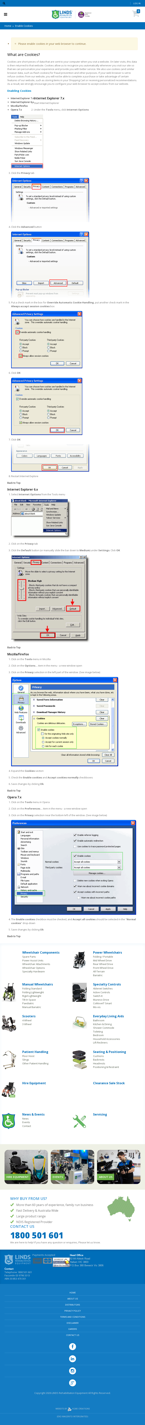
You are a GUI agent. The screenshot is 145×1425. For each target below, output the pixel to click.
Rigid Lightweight (31, 996)
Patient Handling (35, 1052)
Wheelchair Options (33, 968)
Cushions (98, 1056)
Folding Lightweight (33, 992)
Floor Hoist (28, 1056)
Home (8, 25)
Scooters (28, 1016)
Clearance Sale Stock (109, 1083)
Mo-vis (97, 1007)
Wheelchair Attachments (36, 964)
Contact (26, 1126)
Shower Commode (103, 1027)
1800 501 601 (36, 1235)
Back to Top (14, 482)
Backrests (98, 1059)
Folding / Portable (103, 956)
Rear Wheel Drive (103, 964)
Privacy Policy (72, 1310)
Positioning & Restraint (106, 1067)
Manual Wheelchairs (37, 984)
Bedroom (98, 1035)
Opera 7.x (16, 109)
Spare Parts (29, 956)
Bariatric (98, 975)
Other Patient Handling (35, 1063)
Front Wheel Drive (103, 968)
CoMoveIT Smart (102, 1003)
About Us (72, 1298)
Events (26, 1122)
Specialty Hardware (33, 971)
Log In (136, 3)
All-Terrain (99, 971)
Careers (72, 1329)
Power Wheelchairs (107, 952)
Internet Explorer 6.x (22, 102)
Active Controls (101, 992)
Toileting (98, 1031)
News (25, 1118)
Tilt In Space (29, 999)
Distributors (72, 1304)
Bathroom (98, 1020)
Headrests (99, 1063)
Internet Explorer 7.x (22, 98)
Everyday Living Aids (108, 1016)
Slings (25, 1059)
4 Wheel (27, 1020)
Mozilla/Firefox (19, 106)
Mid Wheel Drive (102, 960)
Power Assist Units (32, 960)
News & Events (33, 1114)
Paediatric (28, 1003)
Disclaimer (73, 1322)
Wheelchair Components (40, 952)
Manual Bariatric (31, 1007)
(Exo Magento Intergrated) (72, 1416)
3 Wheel (27, 1024)
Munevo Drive (101, 999)
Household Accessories (106, 1039)
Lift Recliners (100, 1042)
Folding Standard (32, 988)
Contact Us (72, 1335)
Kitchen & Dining (102, 1024)
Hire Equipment (34, 1083)
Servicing (100, 1114)
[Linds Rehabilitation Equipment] (62, 14)
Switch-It (98, 996)
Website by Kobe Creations (73, 1408)
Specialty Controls (107, 984)
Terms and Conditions (72, 1316)
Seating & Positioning (109, 1052)
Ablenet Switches (103, 988)
